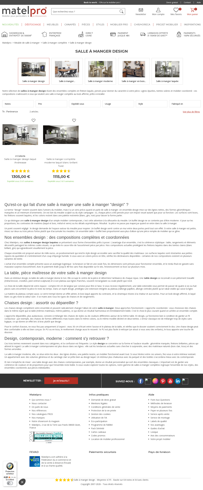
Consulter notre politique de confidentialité (38, 475)
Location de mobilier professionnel (108, 439)
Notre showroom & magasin (45, 421)
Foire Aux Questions (160, 399)
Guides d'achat (158, 428)
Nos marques (38, 417)
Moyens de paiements (161, 407)
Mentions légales (99, 403)
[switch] (10, 483)
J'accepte (64, 485)
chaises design (15, 308)
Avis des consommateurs (163, 435)
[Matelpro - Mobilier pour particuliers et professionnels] (24, 11)
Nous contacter (39, 403)
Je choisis (32, 485)
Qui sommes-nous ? (41, 399)
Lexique (154, 432)
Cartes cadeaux (98, 432)
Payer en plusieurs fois (161, 410)
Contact (187, 2)
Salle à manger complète (55, 42)
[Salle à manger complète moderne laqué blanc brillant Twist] (61, 134)
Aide (199, 2)
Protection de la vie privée (103, 410)
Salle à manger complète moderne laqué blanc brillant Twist (60, 162)
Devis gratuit (172, 2)
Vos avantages (158, 424)
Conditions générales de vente (105, 407)
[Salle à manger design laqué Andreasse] (20, 134)
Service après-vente (160, 414)
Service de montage (160, 417)
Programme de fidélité (102, 424)
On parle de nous (40, 407)
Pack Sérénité (97, 428)
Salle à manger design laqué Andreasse (20, 161)
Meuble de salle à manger (27, 42)
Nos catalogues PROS (42, 414)
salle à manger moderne (19, 354)
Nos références (39, 410)
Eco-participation (99, 421)
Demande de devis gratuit (103, 399)
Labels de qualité (159, 421)
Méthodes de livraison (161, 403)
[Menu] (15, 463)
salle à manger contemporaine (39, 346)
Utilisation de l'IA (99, 417)
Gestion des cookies (101, 414)
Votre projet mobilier (160, 439)
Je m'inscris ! (61, 380)
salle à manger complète (61, 94)
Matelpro (6, 42)
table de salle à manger (42, 278)
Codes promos (98, 435)
